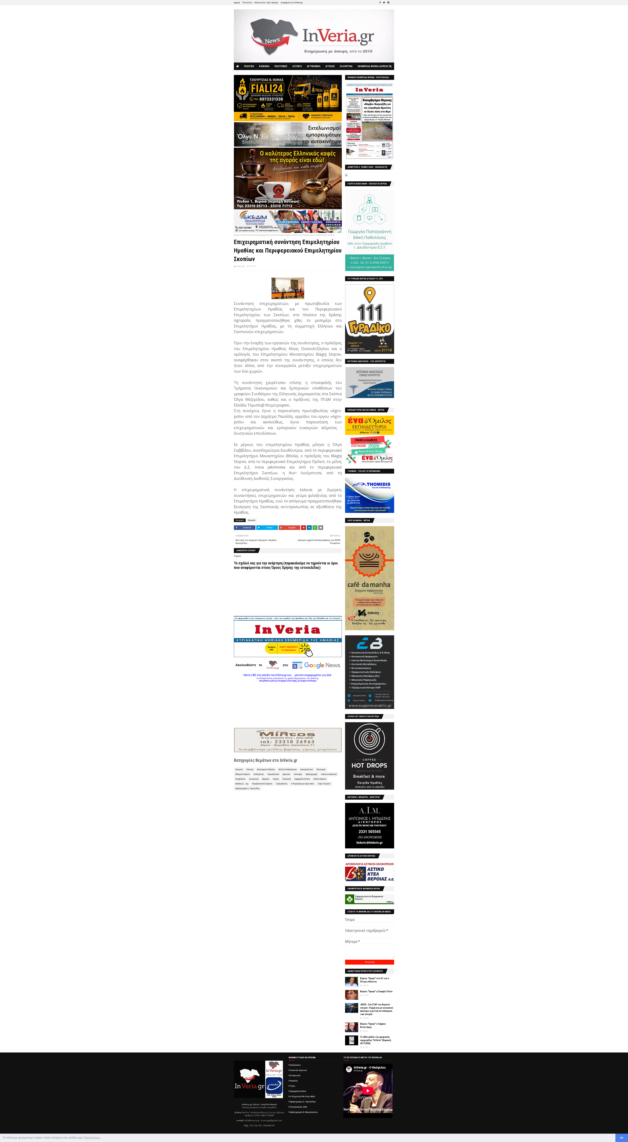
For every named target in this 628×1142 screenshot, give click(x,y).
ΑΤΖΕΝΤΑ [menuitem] (297, 66)
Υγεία (292, 1086)
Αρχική (237, 2)
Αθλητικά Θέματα (243, 774)
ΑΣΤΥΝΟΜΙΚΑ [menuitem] (313, 66)
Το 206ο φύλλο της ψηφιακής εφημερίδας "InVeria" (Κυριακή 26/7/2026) (375, 1040)
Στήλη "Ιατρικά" (324, 784)
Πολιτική (249, 769)
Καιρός (276, 779)
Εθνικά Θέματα (320, 779)
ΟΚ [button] (621, 1137)
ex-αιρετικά (254, 779)
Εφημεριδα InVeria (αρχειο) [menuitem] (373, 66)
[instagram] (388, 2)
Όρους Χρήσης (282, 567)
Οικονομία (298, 774)
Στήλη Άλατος (281, 784)
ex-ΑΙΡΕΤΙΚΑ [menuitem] (346, 66)
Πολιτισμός (320, 769)
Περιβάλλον (240, 779)
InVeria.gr (240, 266)
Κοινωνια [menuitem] (264, 66)
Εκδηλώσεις (259, 774)
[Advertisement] (288, 705)
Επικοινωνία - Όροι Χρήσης (266, 2)
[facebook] (380, 2)
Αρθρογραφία (311, 774)
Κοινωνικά (287, 779)
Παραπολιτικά (273, 774)
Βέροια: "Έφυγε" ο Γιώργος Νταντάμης (373, 1025)
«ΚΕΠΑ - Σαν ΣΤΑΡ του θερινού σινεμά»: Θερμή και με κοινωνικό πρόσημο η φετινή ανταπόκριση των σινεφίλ (376, 1009)
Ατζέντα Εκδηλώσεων (288, 769)
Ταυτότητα (247, 2)
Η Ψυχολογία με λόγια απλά (302, 784)
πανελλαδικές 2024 (298, 1107)
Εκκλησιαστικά (306, 769)
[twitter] (384, 2)
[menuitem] (238, 66)
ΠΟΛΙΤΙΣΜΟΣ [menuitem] (280, 66)
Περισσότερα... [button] (92, 1137)
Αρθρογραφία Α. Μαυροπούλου (304, 1112)
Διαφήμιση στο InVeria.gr (292, 2)
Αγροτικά (286, 774)
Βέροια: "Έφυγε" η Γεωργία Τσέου (376, 991)
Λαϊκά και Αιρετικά (329, 774)
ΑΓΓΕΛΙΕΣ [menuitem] (330, 66)
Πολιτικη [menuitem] (249, 66)
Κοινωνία (251, 235)
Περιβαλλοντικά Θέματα (262, 784)
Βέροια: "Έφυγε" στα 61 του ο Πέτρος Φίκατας (374, 980)
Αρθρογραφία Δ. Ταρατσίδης (248, 788)
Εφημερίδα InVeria (302, 779)
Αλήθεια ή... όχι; (242, 784)
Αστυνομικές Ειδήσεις (266, 769)
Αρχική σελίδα (240, 235)
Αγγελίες (265, 779)
